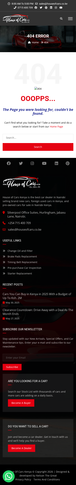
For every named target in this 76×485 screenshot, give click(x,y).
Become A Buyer (21, 403)
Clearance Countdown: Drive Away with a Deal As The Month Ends (38, 312)
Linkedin (56, 163)
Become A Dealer (21, 448)
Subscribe (12, 367)
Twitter (21, 163)
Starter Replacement (19, 273)
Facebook (9, 163)
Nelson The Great (46, 475)
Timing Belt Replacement (22, 262)
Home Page (56, 126)
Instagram (32, 163)
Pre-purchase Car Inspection (24, 267)
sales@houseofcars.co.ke (53, 3)
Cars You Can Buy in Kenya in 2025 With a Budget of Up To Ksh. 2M (37, 296)
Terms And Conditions (47, 479)
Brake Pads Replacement (22, 256)
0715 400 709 (25, 7)
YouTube (44, 163)
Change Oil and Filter (20, 250)
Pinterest (67, 163)
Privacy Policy (23, 479)
